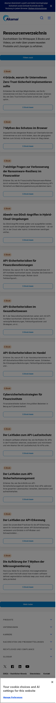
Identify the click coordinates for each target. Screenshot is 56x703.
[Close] (52, 682)
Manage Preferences (12, 697)
